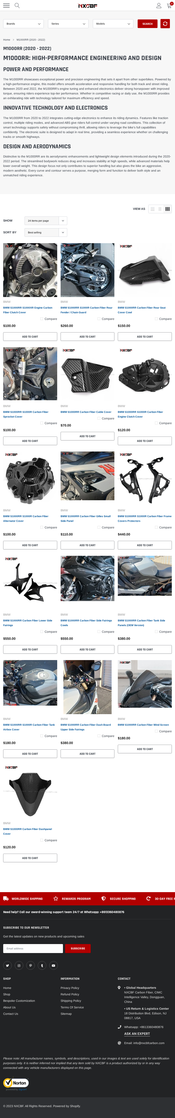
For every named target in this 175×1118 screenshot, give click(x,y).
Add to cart (30, 337)
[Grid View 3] (167, 209)
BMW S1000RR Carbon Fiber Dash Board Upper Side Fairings (86, 727)
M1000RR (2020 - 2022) (31, 39)
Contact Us (10, 1013)
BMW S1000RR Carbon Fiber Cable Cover (86, 411)
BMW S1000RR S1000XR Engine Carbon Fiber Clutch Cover (27, 310)
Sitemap (66, 1013)
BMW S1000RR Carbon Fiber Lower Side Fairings (27, 623)
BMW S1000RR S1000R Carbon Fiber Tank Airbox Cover (29, 727)
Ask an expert (137, 1033)
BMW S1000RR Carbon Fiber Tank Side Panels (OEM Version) (141, 623)
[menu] (6, 5)
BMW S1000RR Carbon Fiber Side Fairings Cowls (86, 623)
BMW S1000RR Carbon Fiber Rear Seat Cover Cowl (142, 310)
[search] (17, 5)
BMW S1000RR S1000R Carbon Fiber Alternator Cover (25, 518)
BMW (6, 301)
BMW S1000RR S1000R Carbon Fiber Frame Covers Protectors (145, 518)
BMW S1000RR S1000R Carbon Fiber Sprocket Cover (25, 414)
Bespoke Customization (19, 1000)
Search (148, 24)
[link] (30, 270)
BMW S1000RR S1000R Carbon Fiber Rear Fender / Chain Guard (86, 310)
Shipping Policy (71, 1000)
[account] (159, 5)
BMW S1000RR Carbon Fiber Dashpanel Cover (27, 831)
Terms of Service (72, 1007)
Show (7, 220)
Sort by (9, 232)
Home (6, 39)
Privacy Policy (70, 988)
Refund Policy (70, 994)
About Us (9, 1007)
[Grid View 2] (160, 209)
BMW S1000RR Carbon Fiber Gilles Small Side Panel (86, 518)
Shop (6, 994)
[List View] (153, 209)
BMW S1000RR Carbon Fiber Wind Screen (143, 724)
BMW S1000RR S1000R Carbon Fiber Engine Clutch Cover (140, 414)
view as (139, 208)
